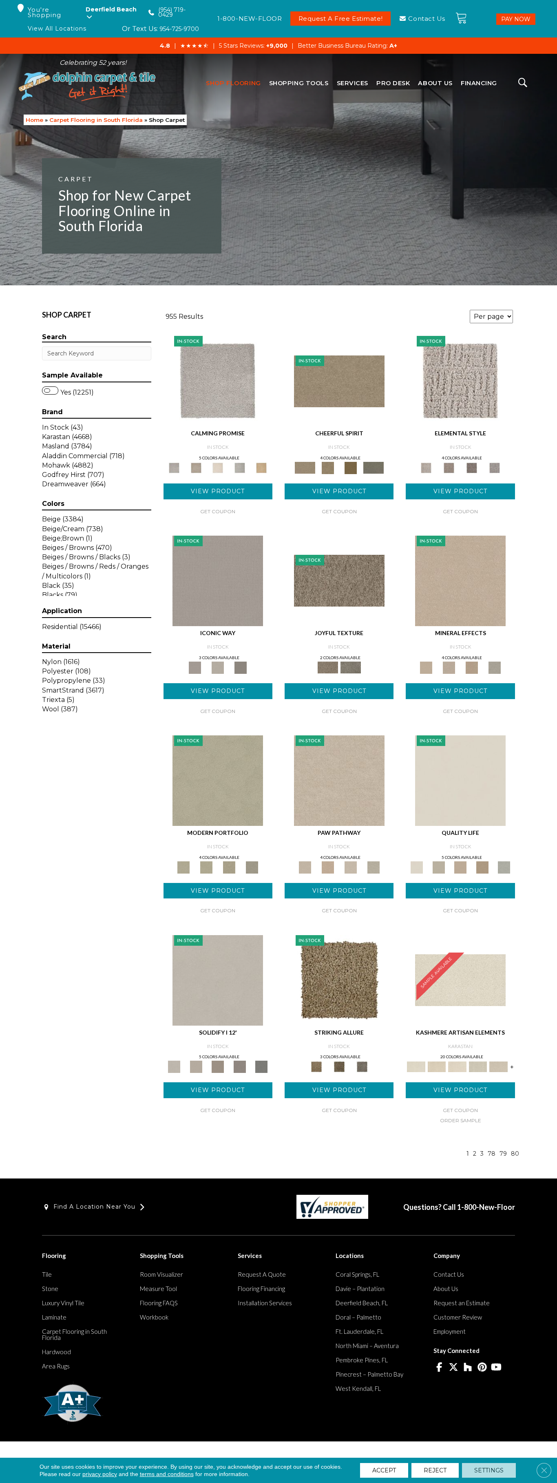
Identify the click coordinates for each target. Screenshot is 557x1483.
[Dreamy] (218, 1066)
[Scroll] (460, 866)
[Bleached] (196, 1066)
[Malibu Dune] (217, 580)
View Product (218, 491)
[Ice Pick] (373, 866)
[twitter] (454, 1367)
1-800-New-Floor (486, 1207)
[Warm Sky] (339, 979)
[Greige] (240, 1066)
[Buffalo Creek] (350, 467)
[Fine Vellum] (261, 467)
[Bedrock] (472, 467)
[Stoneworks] (240, 467)
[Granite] (472, 667)
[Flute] (373, 467)
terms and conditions (167, 1474)
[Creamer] (457, 1066)
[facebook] (439, 1367)
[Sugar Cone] (350, 866)
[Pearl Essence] (438, 866)
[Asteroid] (240, 667)
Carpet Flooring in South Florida (96, 120)
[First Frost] (339, 380)
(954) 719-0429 (172, 12)
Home (34, 120)
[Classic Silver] (217, 380)
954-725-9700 (179, 29)
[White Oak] (460, 580)
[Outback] (339, 580)
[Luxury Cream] (218, 667)
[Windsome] (328, 866)
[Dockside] (339, 1066)
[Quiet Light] (328, 467)
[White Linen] (460, 780)
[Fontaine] (449, 467)
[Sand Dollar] (460, 380)
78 (491, 1153)
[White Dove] (217, 780)
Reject (435, 1470)
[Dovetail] (218, 467)
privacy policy (99, 1474)
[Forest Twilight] (350, 667)
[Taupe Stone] (261, 1066)
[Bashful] (437, 1066)
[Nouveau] (478, 1066)
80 (515, 1153)
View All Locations (57, 28)
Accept (384, 1470)
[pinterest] (482, 1367)
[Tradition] (482, 866)
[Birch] (494, 667)
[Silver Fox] (252, 866)
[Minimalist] (217, 979)
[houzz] (468, 1367)
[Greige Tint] (362, 1066)
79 (503, 1153)
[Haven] (206, 866)
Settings (489, 1470)
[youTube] (496, 1367)
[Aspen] (449, 667)
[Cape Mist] (494, 467)
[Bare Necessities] (229, 866)
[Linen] (339, 780)
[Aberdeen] (196, 467)
